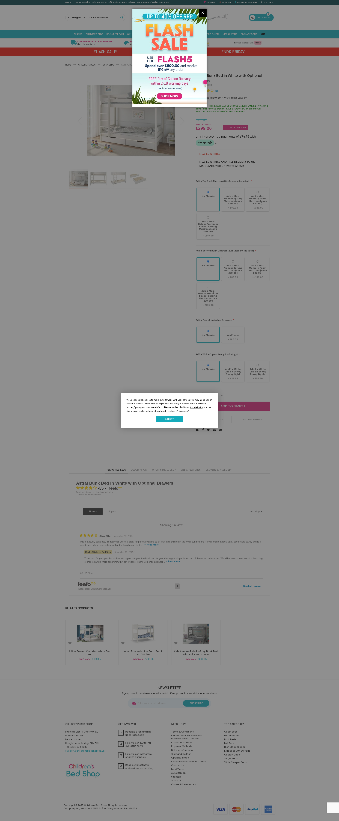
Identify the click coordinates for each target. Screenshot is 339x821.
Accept (169, 419)
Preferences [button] (182, 411)
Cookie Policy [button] (196, 407)
